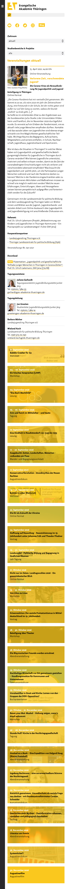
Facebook (17, 25)
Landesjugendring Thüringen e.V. (25, 238)
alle (10, 53)
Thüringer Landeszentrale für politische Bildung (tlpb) (34, 242)
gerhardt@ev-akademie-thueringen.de (26, 292)
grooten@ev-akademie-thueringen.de (25, 313)
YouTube (9, 25)
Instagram (33, 25)
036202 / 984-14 (28, 310)
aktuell (12, 41)
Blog (42, 25)
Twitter (25, 25)
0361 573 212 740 (18, 335)
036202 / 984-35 (18, 289)
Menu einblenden (2, 444)
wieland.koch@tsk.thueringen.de (23, 338)
